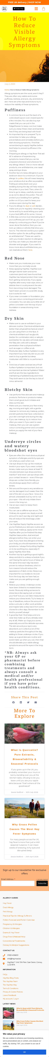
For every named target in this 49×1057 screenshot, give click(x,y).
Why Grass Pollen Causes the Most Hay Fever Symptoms (25, 829)
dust (27, 206)
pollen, (21, 178)
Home (7, 90)
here (30, 250)
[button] (13, 702)
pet (33, 206)
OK (24, 1052)
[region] (24, 1043)
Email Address (8, 879)
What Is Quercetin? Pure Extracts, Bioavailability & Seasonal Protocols (30, 1009)
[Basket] (43, 8)
